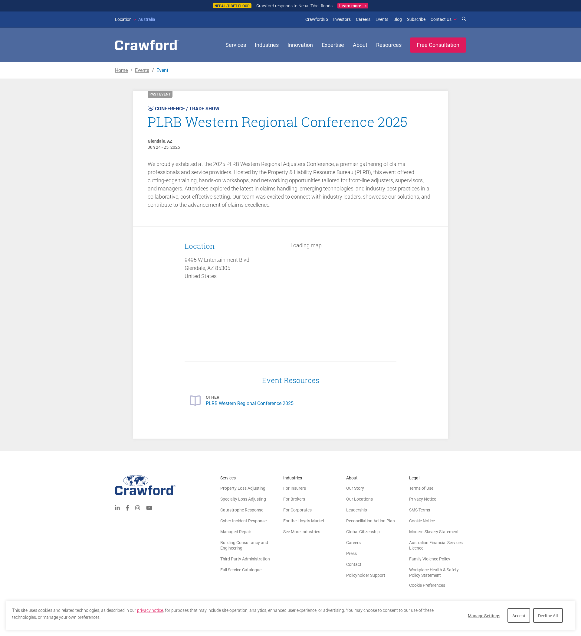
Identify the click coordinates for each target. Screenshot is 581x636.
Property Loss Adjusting (242, 488)
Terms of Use (421, 488)
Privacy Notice (422, 499)
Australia (135, 19)
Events (382, 19)
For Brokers (294, 499)
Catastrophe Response (241, 510)
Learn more (350, 5)
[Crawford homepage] (167, 485)
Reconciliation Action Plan (370, 520)
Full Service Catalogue (240, 569)
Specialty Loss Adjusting (243, 499)
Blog (397, 19)
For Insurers (294, 488)
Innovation (300, 45)
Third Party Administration (245, 558)
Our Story (355, 488)
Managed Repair (235, 531)
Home (121, 70)
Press (351, 553)
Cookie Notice (422, 520)
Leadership (356, 510)
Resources (389, 45)
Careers (363, 19)
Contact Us (441, 19)
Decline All (548, 615)
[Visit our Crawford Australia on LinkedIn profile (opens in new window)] (117, 507)
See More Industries (301, 531)
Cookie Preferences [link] (427, 585)
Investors (342, 19)
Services (235, 45)
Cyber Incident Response (243, 520)
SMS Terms (419, 510)
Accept (518, 615)
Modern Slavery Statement (434, 531)
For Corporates (297, 510)
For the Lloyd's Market (303, 520)
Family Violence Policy (429, 558)
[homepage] (147, 45)
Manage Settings (484, 615)
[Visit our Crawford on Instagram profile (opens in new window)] (137, 507)
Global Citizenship (363, 531)
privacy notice (150, 610)
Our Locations (359, 499)
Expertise (333, 45)
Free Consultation (438, 45)
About (360, 45)
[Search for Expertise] (464, 19)
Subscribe (416, 19)
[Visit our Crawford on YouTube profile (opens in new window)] (149, 507)
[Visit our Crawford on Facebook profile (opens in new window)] (127, 507)
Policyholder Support (365, 575)
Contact (353, 564)
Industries (267, 45)
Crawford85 (316, 19)
